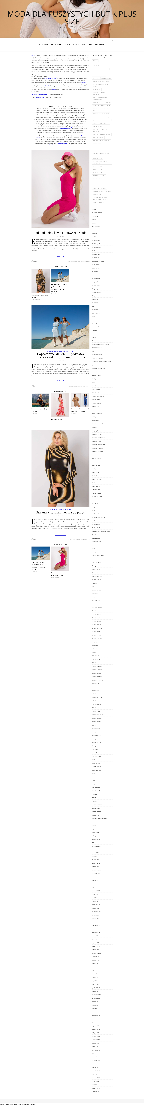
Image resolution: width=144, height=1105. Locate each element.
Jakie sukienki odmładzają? (101, 116)
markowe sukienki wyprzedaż (101, 134)
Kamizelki (94, 372)
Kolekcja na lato (96, 406)
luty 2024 (94, 939)
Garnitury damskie (97, 347)
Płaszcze (94, 559)
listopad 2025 (95, 866)
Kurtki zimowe (96, 486)
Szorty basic (95, 749)
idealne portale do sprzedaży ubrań (101, 361)
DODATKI (94, 323)
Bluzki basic (95, 237)
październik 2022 (96, 994)
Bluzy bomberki (96, 275)
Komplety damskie (97, 434)
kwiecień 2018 (96, 1078)
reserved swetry (98, 166)
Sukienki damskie (56, 44)
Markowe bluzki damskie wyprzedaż (100, 130)
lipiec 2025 (95, 880)
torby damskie (96, 787)
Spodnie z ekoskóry (97, 635)
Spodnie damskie (96, 617)
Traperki (94, 794)
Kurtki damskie (96, 465)
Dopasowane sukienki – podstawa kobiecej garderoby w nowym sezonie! (60, 355)
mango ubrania (97, 126)
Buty (93, 306)
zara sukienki (97, 194)
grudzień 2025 (96, 863)
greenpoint (96, 102)
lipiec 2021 (95, 1046)
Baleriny (94, 219)
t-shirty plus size (96, 770)
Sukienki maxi (95, 683)
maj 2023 (94, 970)
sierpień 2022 (95, 1001)
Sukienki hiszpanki (96, 673)
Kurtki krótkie (95, 472)
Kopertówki (95, 455)
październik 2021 (96, 1036)
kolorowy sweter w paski (101, 123)
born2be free (95, 302)
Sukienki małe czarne (97, 680)
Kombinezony (95, 420)
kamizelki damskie (96, 375)
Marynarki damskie (97, 507)
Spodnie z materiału (97, 638)
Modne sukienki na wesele (99, 527)
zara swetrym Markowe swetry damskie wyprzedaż (101, 198)
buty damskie (72, 49)
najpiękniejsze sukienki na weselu (101, 154)
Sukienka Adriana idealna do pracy (60, 512)
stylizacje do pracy (99, 175)
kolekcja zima (95, 417)
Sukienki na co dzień (97, 694)
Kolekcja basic (95, 392)
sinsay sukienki (97, 169)
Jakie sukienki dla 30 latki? (101, 113)
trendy (53, 84)
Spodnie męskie (96, 631)
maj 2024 (94, 929)
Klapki (93, 382)
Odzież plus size (96, 541)
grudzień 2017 (96, 1088)
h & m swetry (107, 102)
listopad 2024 (95, 908)
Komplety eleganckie (97, 448)
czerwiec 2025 (96, 884)
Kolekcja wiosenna (97, 413)
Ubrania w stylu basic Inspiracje (100, 818)
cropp (93, 316)
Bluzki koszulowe (96, 247)
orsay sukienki (97, 158)
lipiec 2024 (95, 922)
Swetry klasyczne (96, 735)
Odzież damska (96, 538)
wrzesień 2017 (96, 1091)
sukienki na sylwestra (97, 701)
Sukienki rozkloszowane (98, 707)
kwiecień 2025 (96, 891)
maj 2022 (94, 1012)
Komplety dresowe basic (98, 444)
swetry (94, 725)
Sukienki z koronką (96, 718)
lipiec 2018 (95, 1067)
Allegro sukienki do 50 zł (101, 68)
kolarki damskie (96, 389)
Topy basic (95, 784)
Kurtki (93, 462)
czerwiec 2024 (96, 925)
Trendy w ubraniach (97, 804)
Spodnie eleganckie (97, 624)
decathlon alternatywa (98, 320)
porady (54, 89)
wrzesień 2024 (96, 915)
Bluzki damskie (43, 44)
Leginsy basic (95, 500)
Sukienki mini (95, 690)
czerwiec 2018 (96, 1071)
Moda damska (95, 514)
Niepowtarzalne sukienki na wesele (101, 531)
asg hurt (96, 78)
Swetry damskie (100, 44)
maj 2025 (94, 887)
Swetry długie (95, 732)
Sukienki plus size (101, 40)
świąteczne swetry (99, 202)
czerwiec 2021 (96, 1050)
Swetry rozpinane (96, 746)
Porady (67, 44)
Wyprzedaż (95, 829)
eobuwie (94, 337)
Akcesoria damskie (97, 212)
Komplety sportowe (97, 451)
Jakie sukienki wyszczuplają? (102, 120)
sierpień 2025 (95, 877)
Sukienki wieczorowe (97, 714)
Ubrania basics (96, 808)
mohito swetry (97, 143)
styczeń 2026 (95, 859)
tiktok (93, 773)
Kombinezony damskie (98, 424)
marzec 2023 (95, 977)
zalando (108, 191)
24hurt (95, 60)
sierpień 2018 (95, 1064)
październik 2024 (96, 911)
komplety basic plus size (98, 431)
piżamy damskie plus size (98, 555)
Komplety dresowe (97, 441)
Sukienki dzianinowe (97, 666)
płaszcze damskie (96, 562)
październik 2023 (96, 953)
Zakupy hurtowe (36, 94)
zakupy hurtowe (96, 839)
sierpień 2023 (95, 960)
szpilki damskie (96, 763)
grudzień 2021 (96, 1029)
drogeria (76, 44)
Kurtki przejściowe (97, 479)
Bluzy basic (95, 271)
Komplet (94, 427)
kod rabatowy (95, 385)
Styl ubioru (95, 645)
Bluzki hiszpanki (96, 244)
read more (60, 256)
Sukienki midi (95, 687)
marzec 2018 (95, 1081)
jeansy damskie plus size (98, 368)
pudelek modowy (67, 40)
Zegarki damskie (96, 846)
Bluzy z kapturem (96, 289)
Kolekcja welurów (96, 410)
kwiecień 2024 (96, 932)
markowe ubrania (98, 137)
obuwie (94, 534)
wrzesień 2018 (96, 1060)
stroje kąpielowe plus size (99, 642)
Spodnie (94, 611)
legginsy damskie (96, 489)
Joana (35, 261)
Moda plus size (96, 524)
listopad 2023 (95, 949)
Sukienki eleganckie (97, 669)
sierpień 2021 (95, 1043)
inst (108, 105)
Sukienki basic (95, 656)
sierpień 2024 (95, 918)
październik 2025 (96, 870)
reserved (94, 583)
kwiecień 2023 (96, 974)
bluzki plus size (98, 49)
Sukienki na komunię (97, 697)
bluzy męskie (95, 282)
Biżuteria (94, 233)
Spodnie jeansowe (97, 628)
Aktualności (46, 40)
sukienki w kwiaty (96, 711)
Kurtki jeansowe (96, 469)
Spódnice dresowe (97, 607)
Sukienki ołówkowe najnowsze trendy (60, 233)
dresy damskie (96, 327)
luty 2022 (94, 1022)
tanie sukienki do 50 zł (100, 185)
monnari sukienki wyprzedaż (101, 147)
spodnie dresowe (96, 621)
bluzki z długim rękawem (98, 261)
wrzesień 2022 (96, 998)
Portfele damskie (96, 572)
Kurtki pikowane (96, 476)
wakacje (94, 825)
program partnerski (97, 576)
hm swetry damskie (99, 105)
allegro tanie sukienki (100, 71)
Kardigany (94, 379)
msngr (95, 150)
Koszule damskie (84, 49)
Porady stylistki (96, 569)
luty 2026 (94, 856)
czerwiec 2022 (96, 1008)
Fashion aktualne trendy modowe (100, 344)
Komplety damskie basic (98, 437)
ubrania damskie (98, 191)
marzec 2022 (95, 1019)
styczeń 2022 (95, 1026)
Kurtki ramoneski (96, 482)
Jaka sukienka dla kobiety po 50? (102, 109)
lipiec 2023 (95, 963)
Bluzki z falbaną (96, 264)
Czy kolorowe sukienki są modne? (101, 85)
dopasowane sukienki (50, 78)
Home (90, 44)
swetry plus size (96, 742)
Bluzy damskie (46, 49)
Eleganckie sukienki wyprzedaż (99, 93)
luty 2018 (94, 1084)
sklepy (94, 597)
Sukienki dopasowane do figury (60, 230)
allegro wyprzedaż (99, 75)
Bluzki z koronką (96, 268)
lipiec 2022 (95, 1005)
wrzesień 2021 (96, 1039)
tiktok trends (95, 777)
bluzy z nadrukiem (96, 292)
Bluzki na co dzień (96, 250)
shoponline (49, 351)
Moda (38, 40)
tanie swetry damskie (99, 188)
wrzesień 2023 (96, 956)
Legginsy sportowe (97, 496)
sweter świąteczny (99, 182)
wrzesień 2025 (96, 873)
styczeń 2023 (95, 984)
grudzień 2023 (96, 946)
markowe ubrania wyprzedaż (101, 140)
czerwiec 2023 (96, 967)
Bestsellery (95, 223)
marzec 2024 (95, 936)
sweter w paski (97, 178)
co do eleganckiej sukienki (101, 81)
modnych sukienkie (44, 86)
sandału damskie (96, 590)
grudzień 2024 (96, 904)
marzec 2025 (95, 894)
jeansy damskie (96, 365)
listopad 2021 (95, 1032)
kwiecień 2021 (96, 1057)
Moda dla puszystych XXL (83, 40)
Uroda (93, 822)
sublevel (94, 649)
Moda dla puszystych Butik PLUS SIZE (72, 17)
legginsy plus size (96, 493)
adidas (94, 209)
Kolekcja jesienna (96, 399)
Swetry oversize (96, 739)
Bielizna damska (59, 49)
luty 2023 (94, 981)
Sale (93, 586)
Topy (93, 780)
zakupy (83, 44)
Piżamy (94, 552)
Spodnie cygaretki (96, 614)
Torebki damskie (96, 791)
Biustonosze (95, 230)
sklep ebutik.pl (97, 172)
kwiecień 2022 (96, 1015)
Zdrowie (94, 843)
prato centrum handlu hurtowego (100, 162)
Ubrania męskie (96, 815)
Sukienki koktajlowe (97, 676)
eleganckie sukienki (97, 334)
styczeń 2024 (95, 942)
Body (93, 295)
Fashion (94, 340)
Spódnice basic (96, 600)
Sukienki (33, 55)
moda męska (95, 521)
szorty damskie (96, 753)
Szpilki (93, 759)
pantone (94, 545)
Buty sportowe (96, 313)
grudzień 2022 (96, 987)
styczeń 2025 (95, 901)
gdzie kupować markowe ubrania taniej (100, 98)
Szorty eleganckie (96, 756)
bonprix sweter (106, 78)
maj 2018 (94, 1074)
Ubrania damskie (96, 811)
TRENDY (56, 40)
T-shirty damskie (96, 766)
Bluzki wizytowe (96, 257)
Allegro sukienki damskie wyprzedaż (100, 64)
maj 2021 (94, 1053)
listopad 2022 (95, 991)
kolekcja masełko (96, 403)
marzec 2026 (95, 852)
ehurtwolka (96, 89)
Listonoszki (95, 503)
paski (93, 548)
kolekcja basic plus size (98, 396)
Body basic (95, 299)
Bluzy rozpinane (96, 285)
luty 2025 (94, 897)
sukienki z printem (96, 721)
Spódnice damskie (96, 604)
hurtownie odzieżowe (97, 358)
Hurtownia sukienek (97, 354)
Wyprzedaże (95, 832)
